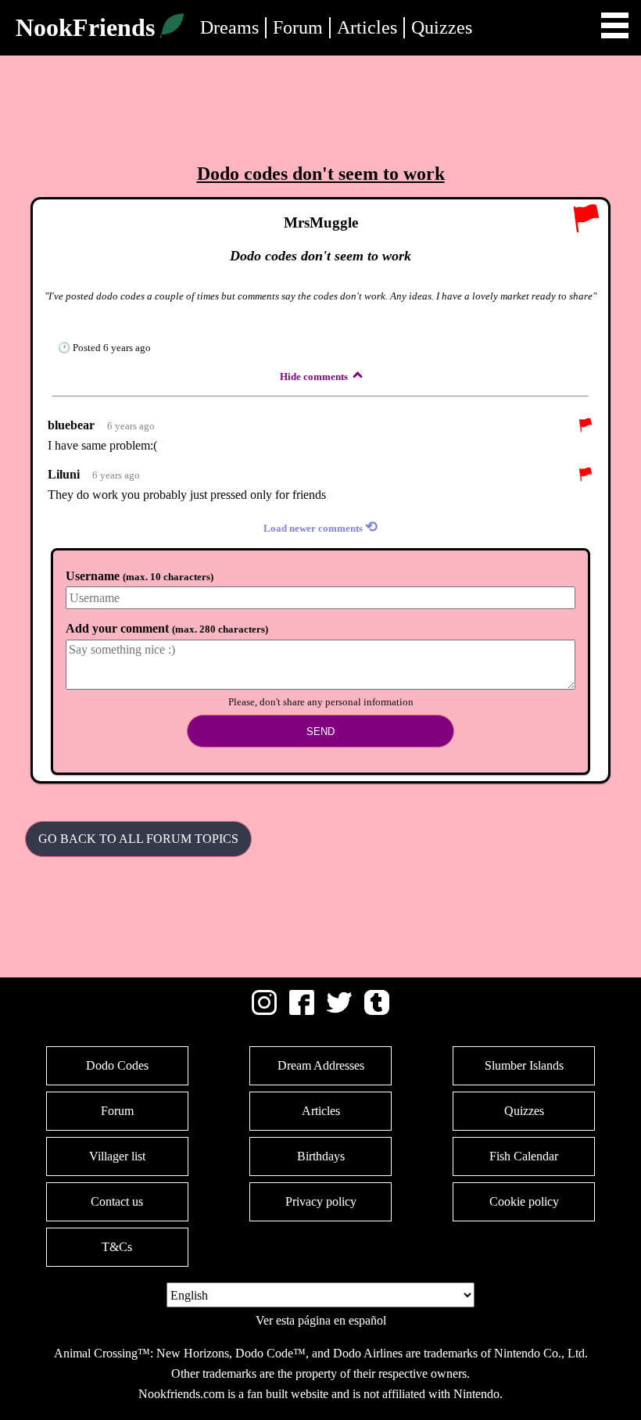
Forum (298, 27)
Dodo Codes (117, 1065)
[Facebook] (301, 1010)
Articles (367, 27)
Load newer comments (320, 526)
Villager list (117, 1156)
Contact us (117, 1201)
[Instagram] (264, 1010)
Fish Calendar (523, 1156)
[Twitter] (339, 1010)
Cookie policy (524, 1201)
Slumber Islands (524, 1065)
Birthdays (321, 1156)
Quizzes (441, 27)
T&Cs (117, 1246)
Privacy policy (320, 1201)
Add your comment (167, 628)
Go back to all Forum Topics (138, 838)
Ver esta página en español (321, 1320)
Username (139, 576)
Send (320, 731)
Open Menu (614, 25)
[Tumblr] (376, 1010)
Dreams (229, 27)
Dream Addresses (321, 1065)
